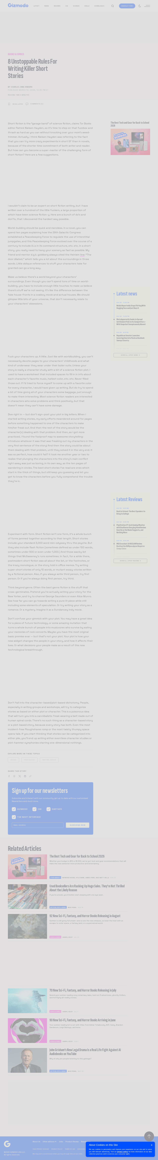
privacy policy (122, 1152)
